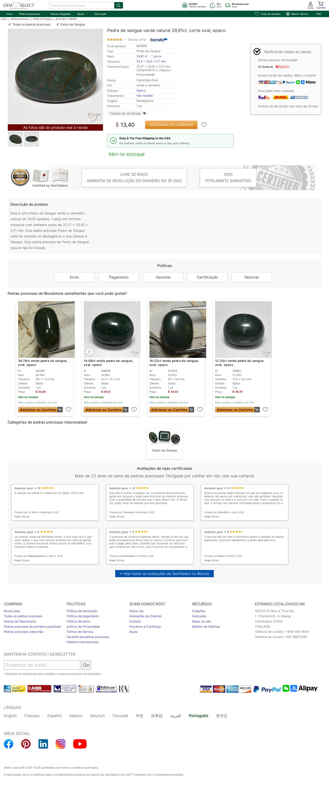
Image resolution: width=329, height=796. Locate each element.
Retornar (251, 277)
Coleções (198, 611)
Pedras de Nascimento (20, 621)
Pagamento (119, 277)
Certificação (207, 277)
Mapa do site (201, 621)
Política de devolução (82, 611)
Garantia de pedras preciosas (88, 637)
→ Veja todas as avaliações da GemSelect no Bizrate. (164, 573)
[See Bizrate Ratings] (159, 39)
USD (318, 13)
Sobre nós (136, 611)
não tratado (145, 95)
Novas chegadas (60, 13)
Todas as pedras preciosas (23, 616)
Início (9, 13)
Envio (74, 277)
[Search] (118, 5)
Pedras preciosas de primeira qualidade (32, 626)
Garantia (163, 277)
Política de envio (78, 621)
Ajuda (82, 13)
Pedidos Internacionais (83, 642)
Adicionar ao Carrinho (171, 125)
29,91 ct (143, 56)
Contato (135, 621)
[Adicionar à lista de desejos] (204, 125)
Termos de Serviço (80, 632)
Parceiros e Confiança (145, 626)
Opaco (141, 90)
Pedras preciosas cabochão (23, 632)
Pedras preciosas (31, 13)
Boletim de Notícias (206, 626)
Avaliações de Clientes (145, 616)
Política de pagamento (83, 616)
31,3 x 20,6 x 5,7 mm (151, 61)
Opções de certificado (125, 113)
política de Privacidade (83, 626)
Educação (100, 13)
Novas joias (12, 611)
